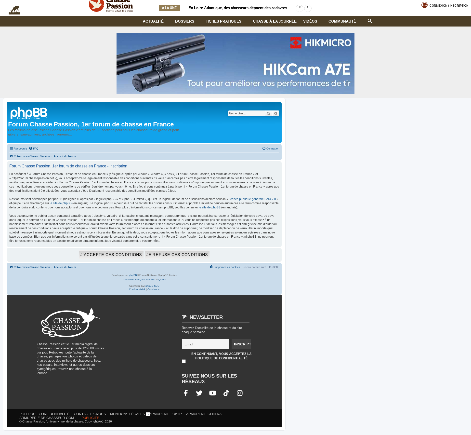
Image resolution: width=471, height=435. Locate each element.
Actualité (153, 21)
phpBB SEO (152, 286)
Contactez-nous (90, 414)
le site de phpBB (61, 203)
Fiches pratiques (223, 21)
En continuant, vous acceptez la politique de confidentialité (221, 356)
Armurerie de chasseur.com (46, 418)
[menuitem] (34, 148)
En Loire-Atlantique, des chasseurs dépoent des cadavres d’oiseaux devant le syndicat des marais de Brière (237, 11)
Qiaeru (162, 279)
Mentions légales (127, 414)
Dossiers (184, 21)
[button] (370, 20)
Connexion (449, 5)
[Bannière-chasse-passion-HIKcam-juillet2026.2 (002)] (235, 63)
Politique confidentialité (44, 414)
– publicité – (90, 418)
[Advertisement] (150, 342)
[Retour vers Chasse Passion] (29, 113)
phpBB (133, 275)
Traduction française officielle (138, 279)
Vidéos (310, 21)
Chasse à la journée (275, 21)
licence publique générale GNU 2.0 (252, 199)
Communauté (342, 21)
